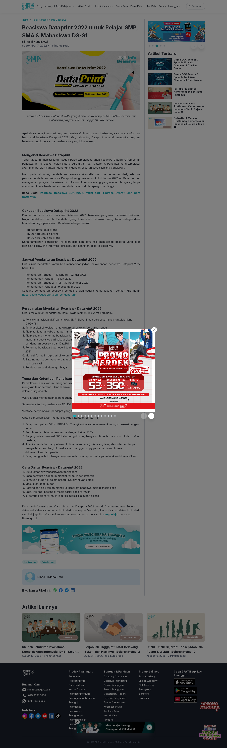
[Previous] (144, 416)
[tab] (74, 416)
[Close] (154, 329)
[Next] (151, 416)
